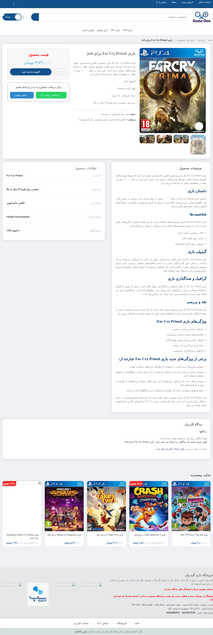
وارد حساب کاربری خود (172, 449)
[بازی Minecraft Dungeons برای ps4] (64, 506)
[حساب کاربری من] (26, 17)
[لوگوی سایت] (201, 16)
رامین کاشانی (81, 631)
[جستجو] (35, 17)
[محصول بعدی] (3, 40)
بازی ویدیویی (101, 119)
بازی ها (201, 40)
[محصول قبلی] (11, 40)
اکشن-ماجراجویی (117, 119)
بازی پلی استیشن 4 (185, 40)
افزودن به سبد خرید (31, 71)
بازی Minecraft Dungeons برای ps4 (64, 535)
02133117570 (188, 612)
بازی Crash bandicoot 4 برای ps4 (150, 535)
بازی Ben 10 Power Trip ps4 (194, 535)
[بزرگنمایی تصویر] (199, 126)
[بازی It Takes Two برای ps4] (106, 506)
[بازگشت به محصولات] (7, 40)
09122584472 (173, 612)
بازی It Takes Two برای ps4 (110, 535)
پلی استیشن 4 (86, 119)
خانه (210, 40)
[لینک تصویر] (91, 594)
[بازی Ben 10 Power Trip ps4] (191, 506)
